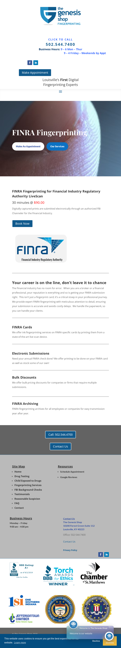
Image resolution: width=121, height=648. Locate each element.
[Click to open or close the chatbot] (109, 636)
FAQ (16, 503)
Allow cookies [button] (110, 641)
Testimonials (22, 494)
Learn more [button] (20, 642)
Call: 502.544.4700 (60, 435)
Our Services (57, 146)
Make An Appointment (28, 146)
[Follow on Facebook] (29, 62)
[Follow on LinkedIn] (35, 62)
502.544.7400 (60, 44)
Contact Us (60, 446)
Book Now (22, 224)
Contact (19, 507)
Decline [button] (96, 641)
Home (17, 471)
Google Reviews (68, 477)
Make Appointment (35, 73)
